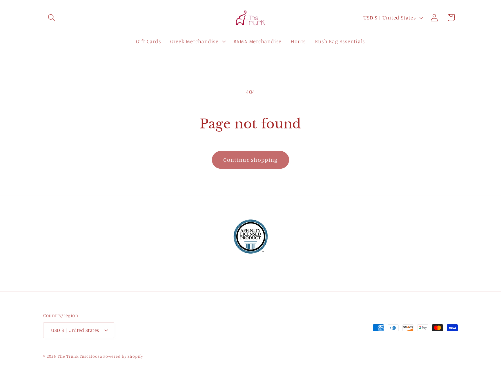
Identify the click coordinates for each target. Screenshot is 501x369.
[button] (51, 17)
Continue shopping (250, 159)
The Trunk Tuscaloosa (80, 356)
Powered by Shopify (123, 356)
